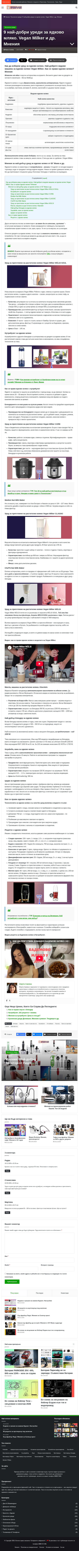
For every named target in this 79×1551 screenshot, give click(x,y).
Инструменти (7, 1510)
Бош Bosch (70, 1449)
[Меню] (3, 8)
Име (6, 1256)
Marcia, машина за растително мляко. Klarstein (27, 206)
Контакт (42, 1547)
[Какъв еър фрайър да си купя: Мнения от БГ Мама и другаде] (10, 1325)
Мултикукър (57, 1453)
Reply (7, 1171)
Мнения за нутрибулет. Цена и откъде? (24, 1016)
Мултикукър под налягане (24, 1456)
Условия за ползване (52, 1547)
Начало (7, 17)
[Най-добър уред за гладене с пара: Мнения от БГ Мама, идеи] (73, 1435)
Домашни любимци (9, 1506)
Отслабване (50, 1023)
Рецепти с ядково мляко (19, 217)
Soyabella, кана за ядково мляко (22, 210)
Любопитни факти (9, 1519)
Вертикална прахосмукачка (11, 1453)
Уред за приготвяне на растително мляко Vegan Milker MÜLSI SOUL (34, 189)
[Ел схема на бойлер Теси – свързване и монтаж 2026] (21, 1389)
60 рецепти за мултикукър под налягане (32, 1308)
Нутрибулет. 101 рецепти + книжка (22, 1013)
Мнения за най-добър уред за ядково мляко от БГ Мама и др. (30, 187)
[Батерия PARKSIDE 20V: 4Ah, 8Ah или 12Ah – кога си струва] (21, 1358)
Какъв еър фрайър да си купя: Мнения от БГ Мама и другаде (40, 1323)
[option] (39, 1060)
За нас (62, 1547)
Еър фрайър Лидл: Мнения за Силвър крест (34, 1315)
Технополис (72, 1456)
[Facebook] (7, 1001)
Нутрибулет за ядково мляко (21, 191)
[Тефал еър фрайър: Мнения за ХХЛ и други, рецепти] (63, 1129)
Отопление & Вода (9, 1522)
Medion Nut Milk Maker (18, 196)
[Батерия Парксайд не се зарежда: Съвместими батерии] (57, 1358)
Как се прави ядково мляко (17, 215)
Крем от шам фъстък (31, 1023)
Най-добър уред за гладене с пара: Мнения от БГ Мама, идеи (31, 2)
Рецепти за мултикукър (53, 1456)
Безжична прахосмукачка (38, 1449)
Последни (39, 1293)
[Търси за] (76, 8)
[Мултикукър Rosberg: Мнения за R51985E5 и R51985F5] (73, 1430)
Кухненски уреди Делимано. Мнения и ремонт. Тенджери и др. (33, 1019)
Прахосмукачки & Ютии (11, 1526)
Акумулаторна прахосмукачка (19, 1449)
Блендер (15, 1023)
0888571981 (57, 1476)
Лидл (33, 1453)
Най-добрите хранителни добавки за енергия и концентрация (25, 1061)
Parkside (5, 1449)
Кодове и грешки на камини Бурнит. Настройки (35, 1301)
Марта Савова (9, 49)
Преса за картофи (66, 1023)
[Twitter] (10, 1001)
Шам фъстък (14, 1026)
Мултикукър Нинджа (69, 1453)
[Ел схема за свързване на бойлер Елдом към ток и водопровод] (10, 1332)
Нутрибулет (42, 1023)
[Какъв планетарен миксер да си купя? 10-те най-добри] (65, 1430)
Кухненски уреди (16, 17)
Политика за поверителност (29, 1547)
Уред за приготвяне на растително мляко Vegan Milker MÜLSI (32, 203)
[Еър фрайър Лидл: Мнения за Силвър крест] (10, 1317)
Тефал (65, 1456)
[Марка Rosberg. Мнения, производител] (39, 1129)
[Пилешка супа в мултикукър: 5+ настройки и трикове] (57, 1430)
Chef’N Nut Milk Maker (18, 201)
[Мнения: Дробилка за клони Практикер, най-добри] (57, 1425)
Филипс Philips (7, 1460)
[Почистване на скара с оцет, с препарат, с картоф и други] (73, 1425)
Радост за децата (9, 1529)
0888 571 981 (42, 1544)
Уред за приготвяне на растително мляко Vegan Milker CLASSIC (33, 198)
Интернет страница (47, 1265)
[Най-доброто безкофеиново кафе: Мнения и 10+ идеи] (15, 1130)
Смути (7, 1026)
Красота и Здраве (12, 1052)
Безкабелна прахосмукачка (56, 1449)
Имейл (7, 1265)
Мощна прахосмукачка (44, 1453)
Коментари (65, 1293)
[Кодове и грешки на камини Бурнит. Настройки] (10, 1303)
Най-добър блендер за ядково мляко (24, 208)
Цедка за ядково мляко (19, 213)
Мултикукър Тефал (8, 1456)
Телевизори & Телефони (11, 1532)
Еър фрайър (25, 1453)
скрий (45, 178)
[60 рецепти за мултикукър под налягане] (10, 1310)
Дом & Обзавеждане (9, 1503)
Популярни (14, 1293)
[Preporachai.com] (14, 7)
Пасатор (57, 1023)
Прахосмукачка (39, 1456)
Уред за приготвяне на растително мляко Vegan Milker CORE (32, 194)
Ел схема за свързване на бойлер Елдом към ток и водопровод (41, 1330)
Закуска (21, 1023)
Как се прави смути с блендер (20, 1010)
